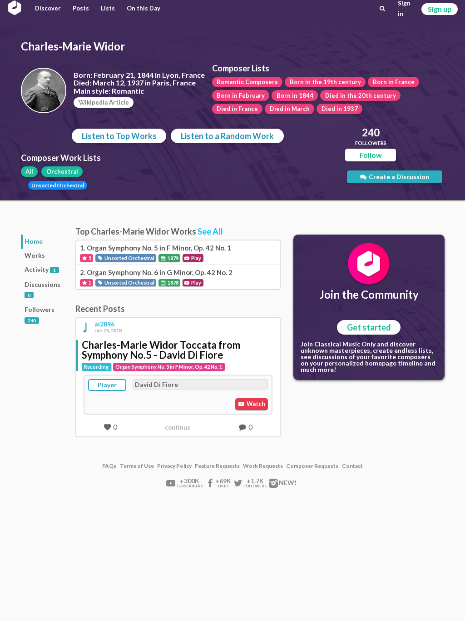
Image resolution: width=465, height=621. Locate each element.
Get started (369, 327)
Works (35, 255)
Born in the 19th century (325, 81)
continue (178, 427)
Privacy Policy (174, 466)
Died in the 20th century (360, 95)
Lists (108, 8)
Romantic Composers (247, 81)
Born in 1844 (295, 95)
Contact (352, 466)
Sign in (404, 8)
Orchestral (62, 171)
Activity (40, 269)
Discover (48, 8)
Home (34, 241)
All (29, 171)
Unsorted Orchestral (57, 185)
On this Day (143, 8)
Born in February (241, 95)
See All (210, 231)
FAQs (109, 466)
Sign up (440, 9)
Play (195, 258)
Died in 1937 (340, 108)
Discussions (42, 289)
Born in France (394, 81)
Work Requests (263, 466)
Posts (81, 8)
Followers (39, 314)
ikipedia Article (107, 102)
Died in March (290, 108)
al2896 (104, 324)
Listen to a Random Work (227, 136)
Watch (255, 403)
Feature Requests (217, 466)
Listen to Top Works (119, 136)
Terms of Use (137, 466)
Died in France (237, 108)
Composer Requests (312, 466)
